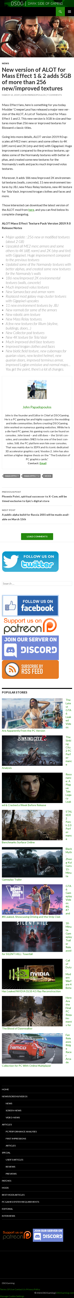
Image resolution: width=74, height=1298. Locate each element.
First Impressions (16, 1138)
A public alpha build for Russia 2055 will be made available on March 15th (35, 515)
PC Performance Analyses (21, 1131)
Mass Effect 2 (31, 476)
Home (5, 1089)
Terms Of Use (7, 1289)
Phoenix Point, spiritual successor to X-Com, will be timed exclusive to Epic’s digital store (34, 496)
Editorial (7, 1208)
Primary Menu (69, 11)
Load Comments (37, 536)
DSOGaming (8, 1283)
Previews (11, 1173)
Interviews (8, 1215)
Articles (7, 1124)
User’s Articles (14, 1159)
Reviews (10, 1166)
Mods (5, 1187)
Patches (6, 1180)
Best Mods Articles (13, 1194)
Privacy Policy (33, 1289)
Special (6, 1152)
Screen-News (13, 1110)
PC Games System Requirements (20, 1201)
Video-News (13, 1117)
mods (48, 476)
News (5, 63)
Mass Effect (12, 476)
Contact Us (20, 1289)
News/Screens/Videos (14, 1096)
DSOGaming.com (65, 1292)
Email (43, 463)
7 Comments (54, 94)
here (31, 209)
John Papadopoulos (33, 94)
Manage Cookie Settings (12, 1296)
